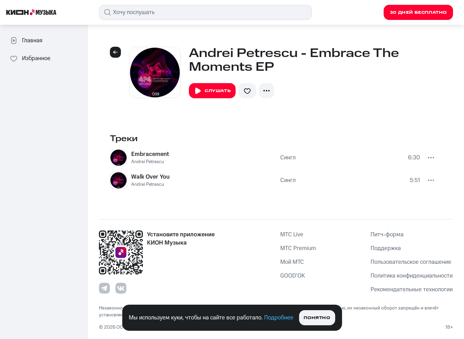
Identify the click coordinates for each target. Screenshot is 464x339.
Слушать (218, 91)
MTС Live (291, 234)
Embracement (150, 154)
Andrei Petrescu (147, 161)
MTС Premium (298, 248)
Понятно (317, 318)
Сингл (288, 158)
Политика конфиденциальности (412, 276)
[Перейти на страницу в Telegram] (104, 288)
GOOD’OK (292, 276)
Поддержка (386, 248)
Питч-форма (387, 234)
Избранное (36, 58)
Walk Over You (150, 177)
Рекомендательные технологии (412, 289)
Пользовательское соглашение (411, 262)
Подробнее (278, 318)
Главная (32, 40)
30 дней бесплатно (418, 12)
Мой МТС (292, 262)
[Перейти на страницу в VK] (120, 288)
